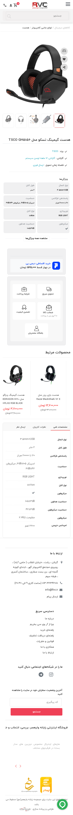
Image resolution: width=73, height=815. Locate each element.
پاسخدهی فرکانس (58, 456)
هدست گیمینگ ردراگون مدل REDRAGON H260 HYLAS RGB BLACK (20, 399)
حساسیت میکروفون (57, 509)
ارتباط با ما (56, 553)
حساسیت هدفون (59, 501)
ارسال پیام (52, 596)
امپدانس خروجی (59, 525)
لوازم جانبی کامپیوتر (42, 27)
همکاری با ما (47, 647)
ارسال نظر (20, 427)
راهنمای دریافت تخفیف (41, 635)
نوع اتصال (62, 439)
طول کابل (62, 447)
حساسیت (62, 466)
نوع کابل (63, 485)
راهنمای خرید (47, 630)
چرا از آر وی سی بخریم (42, 624)
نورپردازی (62, 477)
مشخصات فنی (60, 427)
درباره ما (49, 618)
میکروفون (62, 493)
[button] (16, 766)
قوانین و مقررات (45, 641)
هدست (25, 27)
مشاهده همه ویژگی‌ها (36, 238)
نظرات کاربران (39, 427)
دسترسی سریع (45, 611)
